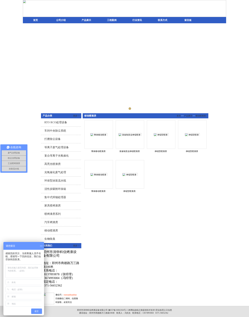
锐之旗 (140, 310)
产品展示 (86, 20)
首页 (35, 20)
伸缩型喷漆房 (161, 151)
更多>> (76, 116)
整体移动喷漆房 (98, 151)
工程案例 (112, 20)
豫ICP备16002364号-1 (118, 310)
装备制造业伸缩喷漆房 (129, 151)
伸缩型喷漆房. (129, 191)
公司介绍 (61, 20)
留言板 (188, 20)
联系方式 (162, 20)
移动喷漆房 (201, 116)
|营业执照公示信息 (163, 310)
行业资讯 (137, 20)
